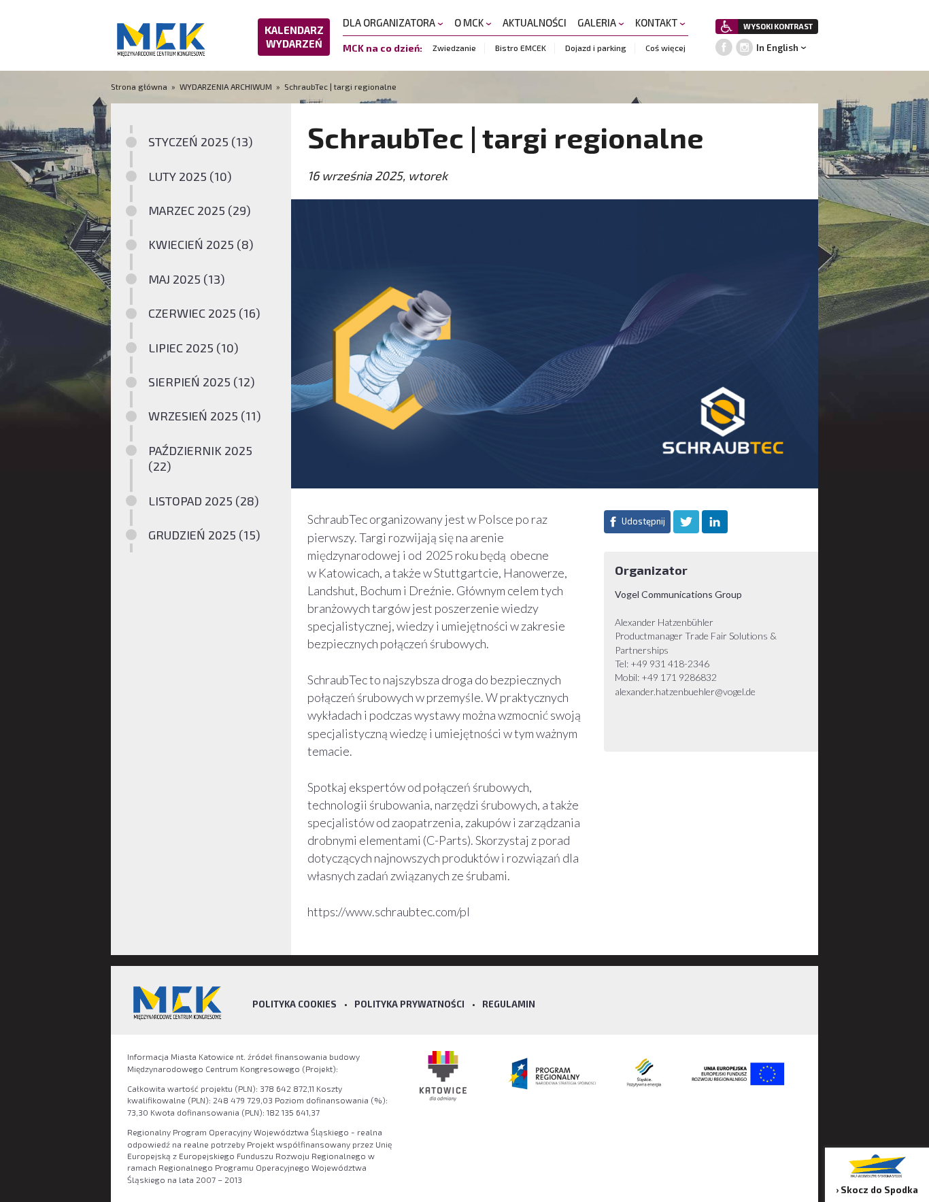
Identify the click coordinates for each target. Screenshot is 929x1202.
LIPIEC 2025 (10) (193, 347)
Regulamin (508, 1004)
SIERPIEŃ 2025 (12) (201, 381)
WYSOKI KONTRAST (778, 26)
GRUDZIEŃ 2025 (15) (204, 534)
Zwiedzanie (454, 47)
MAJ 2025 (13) (186, 278)
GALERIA (597, 22)
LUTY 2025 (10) (190, 176)
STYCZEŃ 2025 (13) (200, 141)
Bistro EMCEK (520, 47)
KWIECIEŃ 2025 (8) (201, 244)
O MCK (470, 22)
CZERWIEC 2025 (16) (204, 312)
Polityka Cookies (294, 1004)
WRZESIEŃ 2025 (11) (204, 415)
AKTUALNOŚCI (535, 22)
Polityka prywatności (409, 1004)
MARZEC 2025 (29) (199, 210)
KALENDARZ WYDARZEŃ (294, 37)
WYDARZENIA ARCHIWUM (226, 86)
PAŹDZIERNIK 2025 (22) (200, 458)
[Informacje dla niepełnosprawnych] (726, 26)
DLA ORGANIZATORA (390, 22)
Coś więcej (665, 47)
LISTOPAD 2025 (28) (203, 500)
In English (777, 47)
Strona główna (140, 86)
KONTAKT (657, 22)
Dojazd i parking (595, 47)
